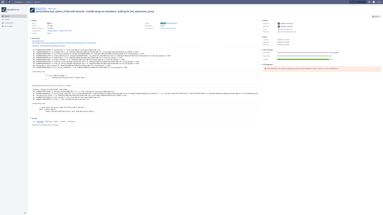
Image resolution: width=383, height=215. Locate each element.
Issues (37, 2)
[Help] (374, 2)
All (34, 121)
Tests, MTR (68, 31)
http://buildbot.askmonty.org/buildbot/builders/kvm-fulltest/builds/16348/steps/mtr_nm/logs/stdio (64, 43)
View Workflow (171, 23)
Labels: (34, 33)
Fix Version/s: (149, 28)
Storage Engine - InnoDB (55, 31)
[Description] (30, 38)
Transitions (71, 121)
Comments (40, 121)
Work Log (49, 121)
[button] (3, 2)
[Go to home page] (9, 2)
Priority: (34, 26)
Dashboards (18, 2)
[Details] (30, 20)
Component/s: (36, 31)
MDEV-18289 (52, 9)
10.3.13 (173, 28)
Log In (379, 2)
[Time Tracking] (262, 50)
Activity (63, 121)
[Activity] (30, 118)
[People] (262, 20)
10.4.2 (162, 28)
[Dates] (262, 37)
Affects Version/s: (37, 28)
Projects (28, 2)
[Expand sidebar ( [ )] (25, 213)
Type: (34, 23)
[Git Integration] (262, 64)
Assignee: (266, 23)
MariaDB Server (13, 10)
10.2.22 (167, 28)
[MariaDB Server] (3, 9)
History (56, 121)
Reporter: (266, 26)
